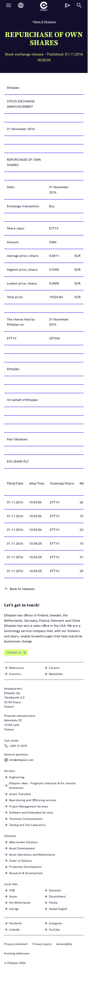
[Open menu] (8, 5)
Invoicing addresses (17, 953)
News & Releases (45, 22)
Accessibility (64, 944)
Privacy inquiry (42, 944)
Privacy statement (16, 944)
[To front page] (43, 6)
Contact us (14, 652)
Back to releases (22, 589)
